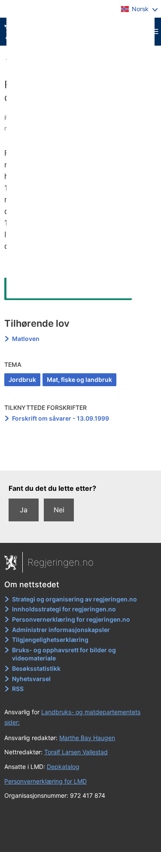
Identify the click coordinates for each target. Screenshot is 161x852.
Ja (23, 509)
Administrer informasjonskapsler (61, 629)
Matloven (25, 338)
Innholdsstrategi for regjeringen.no (64, 609)
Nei (59, 509)
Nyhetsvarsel (31, 678)
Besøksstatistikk (36, 668)
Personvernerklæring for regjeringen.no (71, 619)
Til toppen (81, 457)
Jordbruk (22, 379)
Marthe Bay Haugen (87, 737)
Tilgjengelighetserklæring (50, 639)
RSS (18, 688)
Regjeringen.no (60, 562)
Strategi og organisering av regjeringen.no (74, 599)
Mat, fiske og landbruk (79, 379)
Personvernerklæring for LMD (45, 781)
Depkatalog (63, 766)
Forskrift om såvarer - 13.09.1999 (60, 418)
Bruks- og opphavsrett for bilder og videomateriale (64, 654)
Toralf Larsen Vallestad (76, 752)
